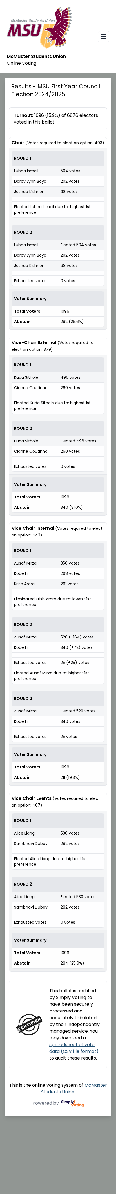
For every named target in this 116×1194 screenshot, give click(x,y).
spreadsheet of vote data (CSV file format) (74, 1047)
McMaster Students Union (74, 1088)
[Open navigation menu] (103, 36)
